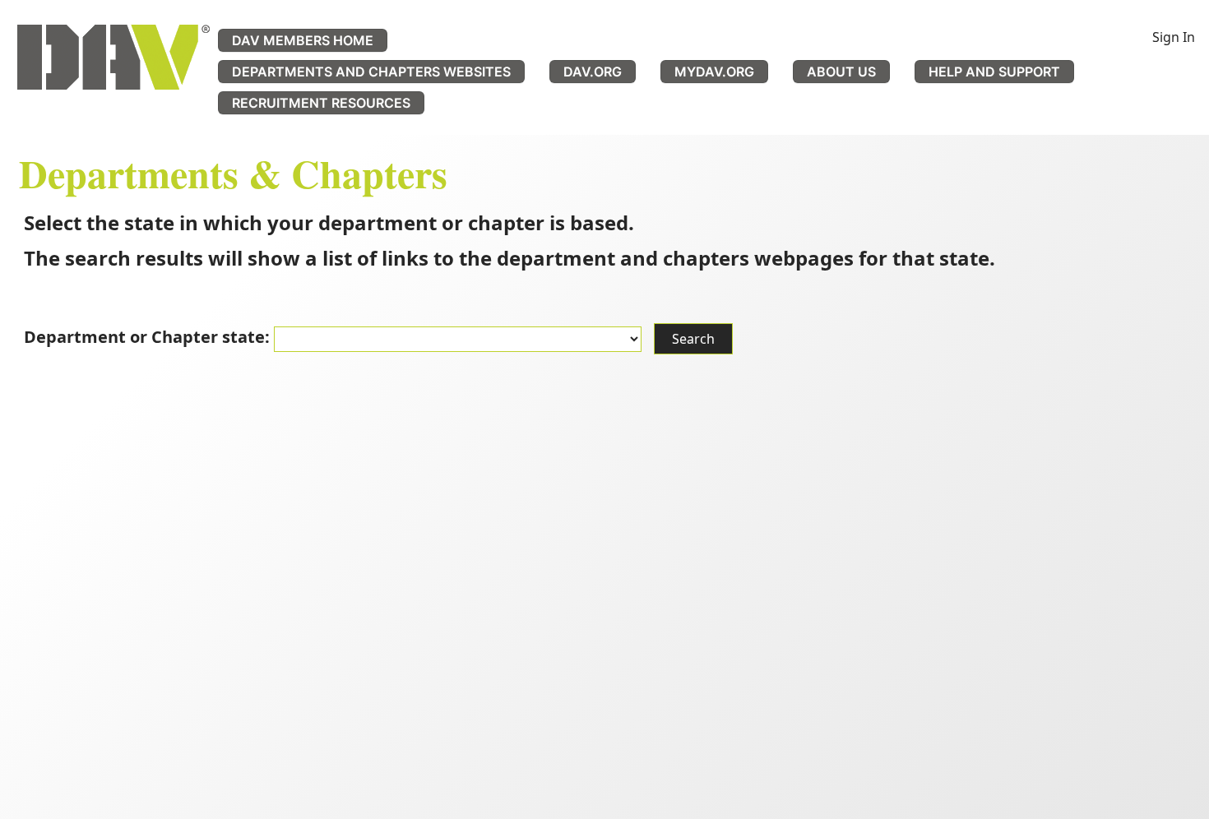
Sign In (1173, 37)
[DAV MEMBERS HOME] (113, 57)
